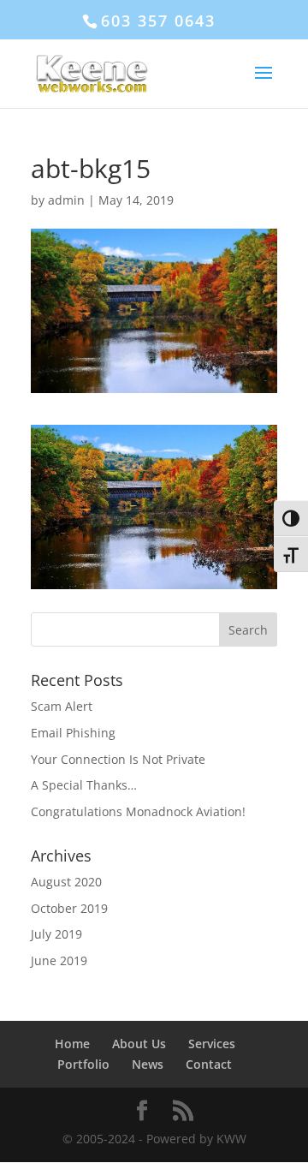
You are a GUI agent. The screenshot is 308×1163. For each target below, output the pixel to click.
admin (66, 200)
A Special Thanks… (84, 785)
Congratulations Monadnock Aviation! (138, 811)
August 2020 (66, 882)
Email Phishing (73, 733)
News (147, 1064)
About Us (139, 1043)
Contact (209, 1064)
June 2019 (59, 960)
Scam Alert (61, 706)
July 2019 (56, 934)
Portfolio (83, 1064)
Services (211, 1043)
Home (72, 1043)
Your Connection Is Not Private (118, 759)
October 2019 (69, 908)
